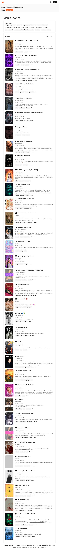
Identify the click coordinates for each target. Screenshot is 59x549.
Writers (34, 545)
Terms (14, 547)
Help (38, 547)
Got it (3, 10)
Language (29, 545)
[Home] (25, 2)
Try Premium (17, 545)
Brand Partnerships (43, 545)
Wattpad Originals (8, 545)
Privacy (19, 547)
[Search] (51, 2)
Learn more (9, 10)
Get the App (23, 545)
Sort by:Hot (49, 36)
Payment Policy (25, 547)
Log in (55, 2)
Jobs (50, 545)
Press (53, 545)
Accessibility (33, 547)
